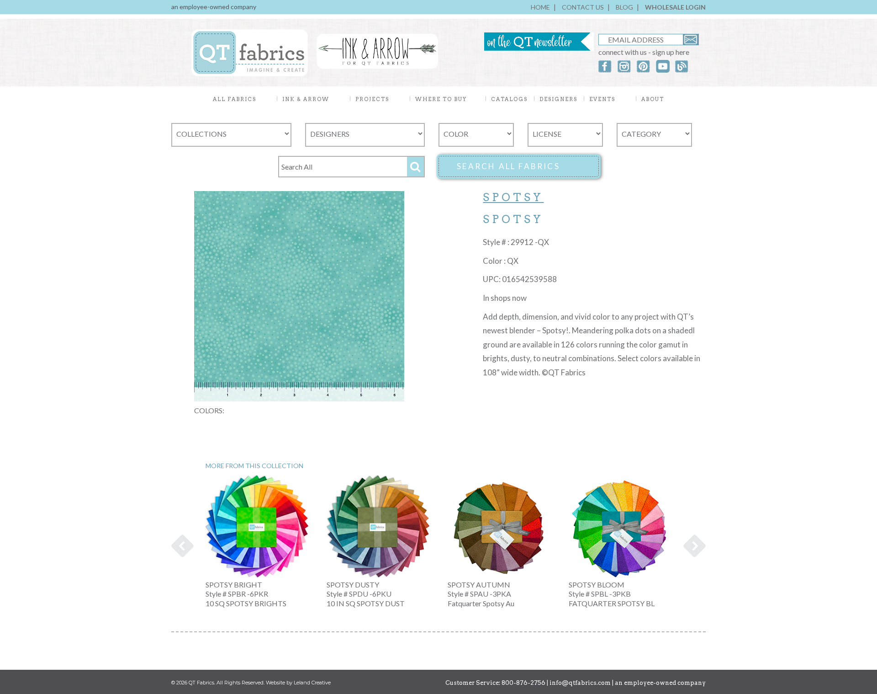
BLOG (624, 7)
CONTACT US (583, 7)
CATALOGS (509, 99)
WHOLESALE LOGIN (675, 7)
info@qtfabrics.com (580, 682)
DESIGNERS (558, 99)
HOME (540, 7)
